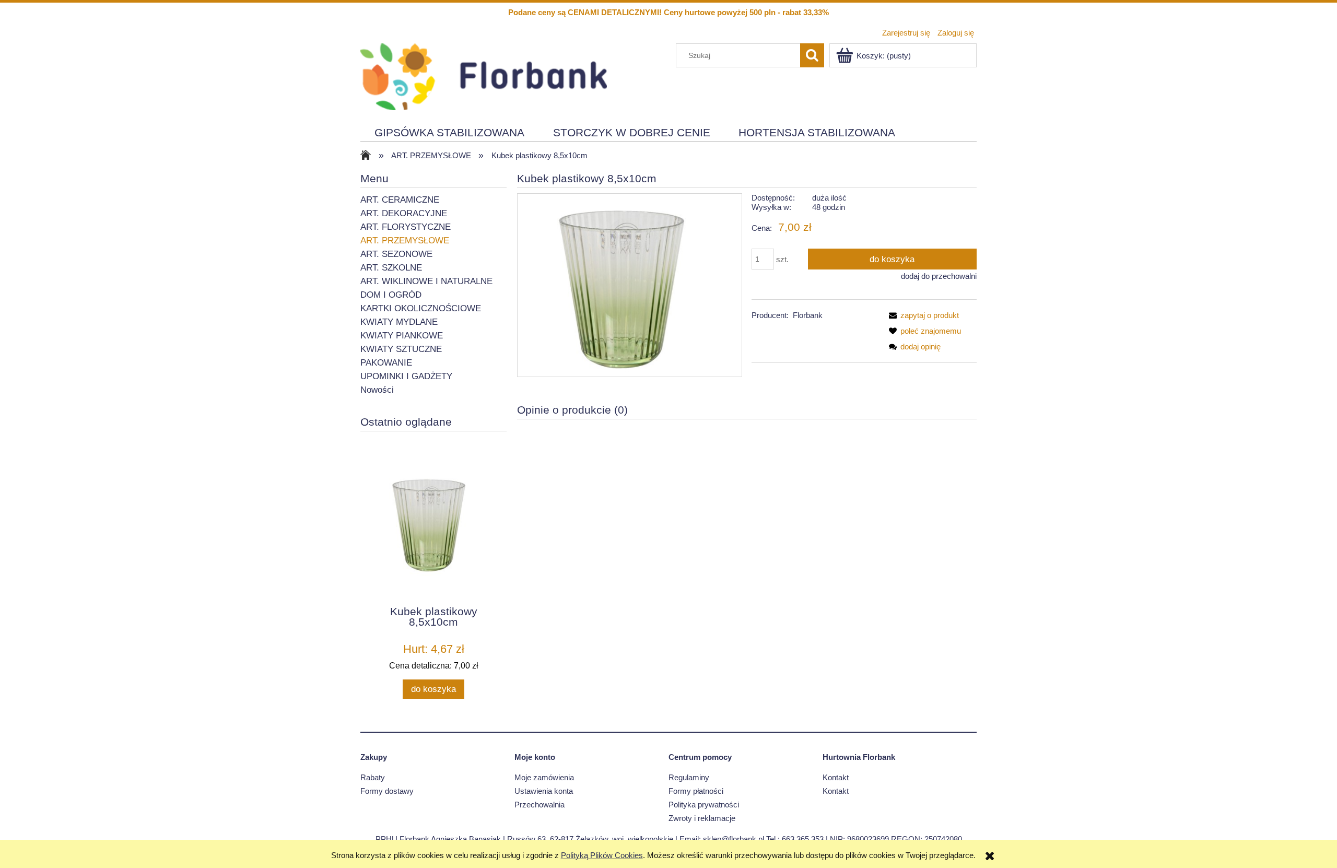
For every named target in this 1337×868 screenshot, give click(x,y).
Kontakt (836, 777)
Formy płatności (695, 791)
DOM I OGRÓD (390, 295)
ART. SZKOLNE (391, 268)
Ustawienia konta (543, 791)
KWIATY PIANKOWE (401, 336)
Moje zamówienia (544, 777)
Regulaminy (688, 777)
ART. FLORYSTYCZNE (405, 227)
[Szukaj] (812, 55)
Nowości (377, 390)
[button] (922, 315)
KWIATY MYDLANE (399, 322)
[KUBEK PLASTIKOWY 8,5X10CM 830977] (630, 284)
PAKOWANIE (386, 363)
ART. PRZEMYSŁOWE (404, 240)
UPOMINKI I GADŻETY (406, 376)
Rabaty (372, 777)
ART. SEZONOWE (396, 254)
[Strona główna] (483, 75)
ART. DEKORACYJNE (403, 213)
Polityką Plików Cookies (602, 855)
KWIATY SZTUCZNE (401, 349)
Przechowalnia (539, 804)
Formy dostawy (387, 791)
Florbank (808, 315)
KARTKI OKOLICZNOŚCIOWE (420, 308)
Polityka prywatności (703, 804)
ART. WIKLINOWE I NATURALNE (426, 281)
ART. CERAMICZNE (399, 200)
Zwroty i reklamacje (701, 818)
